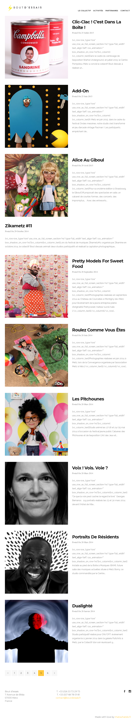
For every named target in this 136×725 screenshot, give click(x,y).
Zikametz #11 (18, 225)
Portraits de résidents (95, 536)
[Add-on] (36, 116)
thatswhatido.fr (123, 717)
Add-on (80, 90)
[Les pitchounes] (36, 424)
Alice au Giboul (88, 160)
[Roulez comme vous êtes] (36, 355)
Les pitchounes (88, 398)
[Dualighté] (36, 631)
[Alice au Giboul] (36, 185)
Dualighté (82, 605)
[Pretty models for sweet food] (36, 286)
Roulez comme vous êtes (98, 330)
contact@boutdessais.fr (68, 698)
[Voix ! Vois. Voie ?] (36, 493)
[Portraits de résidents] (36, 562)
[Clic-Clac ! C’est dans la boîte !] (36, 47)
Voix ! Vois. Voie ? (90, 467)
